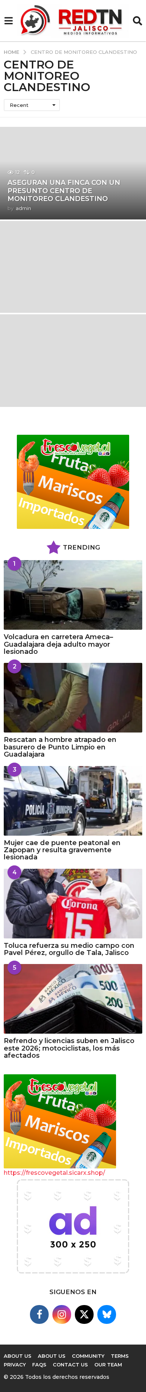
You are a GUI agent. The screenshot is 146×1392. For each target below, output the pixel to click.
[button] (8, 20)
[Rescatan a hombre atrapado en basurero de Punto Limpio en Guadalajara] (73, 698)
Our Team (108, 1365)
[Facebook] (39, 1314)
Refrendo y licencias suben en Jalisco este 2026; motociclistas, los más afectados (69, 1048)
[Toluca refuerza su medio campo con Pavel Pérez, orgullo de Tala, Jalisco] (73, 903)
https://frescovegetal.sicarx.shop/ (54, 1172)
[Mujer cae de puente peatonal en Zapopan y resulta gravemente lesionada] (73, 801)
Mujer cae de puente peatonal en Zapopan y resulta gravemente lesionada (62, 850)
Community (88, 1356)
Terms (120, 1356)
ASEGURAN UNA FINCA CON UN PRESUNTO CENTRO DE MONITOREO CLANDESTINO (63, 190)
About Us (52, 1356)
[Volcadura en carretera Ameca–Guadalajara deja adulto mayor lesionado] (73, 595)
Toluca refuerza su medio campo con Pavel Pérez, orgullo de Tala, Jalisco (69, 949)
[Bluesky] (106, 1314)
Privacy (15, 1365)
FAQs (39, 1365)
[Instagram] (61, 1314)
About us (17, 1356)
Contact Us (70, 1365)
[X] (84, 1314)
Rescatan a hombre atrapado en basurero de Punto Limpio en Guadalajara (60, 747)
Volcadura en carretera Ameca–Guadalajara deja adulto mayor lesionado (58, 644)
